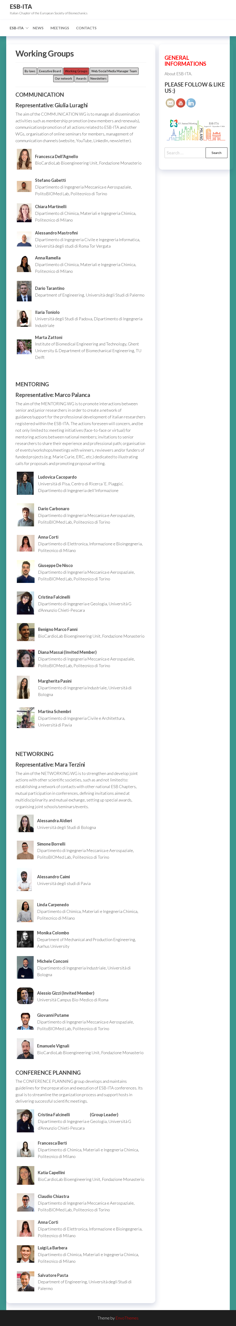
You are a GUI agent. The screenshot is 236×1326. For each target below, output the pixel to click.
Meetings (59, 28)
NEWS (38, 28)
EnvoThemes (127, 1317)
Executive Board (50, 71)
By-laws (30, 71)
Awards (81, 78)
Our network (63, 78)
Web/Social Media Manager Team (114, 71)
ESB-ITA (21, 6)
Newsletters (98, 78)
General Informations (185, 60)
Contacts (86, 28)
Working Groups (76, 71)
